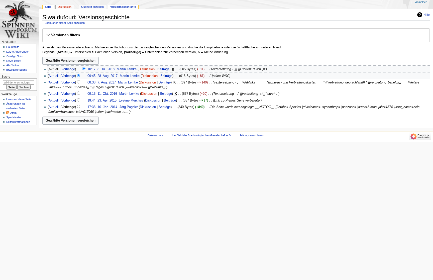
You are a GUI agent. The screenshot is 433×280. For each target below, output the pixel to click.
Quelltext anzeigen (92, 6)
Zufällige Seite (14, 56)
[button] (236, 35)
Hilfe (426, 15)
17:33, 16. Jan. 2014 (102, 107)
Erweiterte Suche (16, 69)
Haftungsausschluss (251, 135)
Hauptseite (12, 46)
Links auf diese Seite (18, 99)
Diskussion (147, 69)
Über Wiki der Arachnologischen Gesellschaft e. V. (201, 135)
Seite (48, 6)
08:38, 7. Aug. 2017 (101, 82)
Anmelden (421, 2)
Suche (6, 76)
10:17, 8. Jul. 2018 (101, 69)
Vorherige (68, 69)
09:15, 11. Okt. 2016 (102, 94)
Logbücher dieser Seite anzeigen (65, 22)
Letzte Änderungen (17, 51)
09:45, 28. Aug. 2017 (102, 76)
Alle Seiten (12, 65)
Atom (13, 112)
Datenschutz (155, 135)
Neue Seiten (13, 60)
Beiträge (163, 69)
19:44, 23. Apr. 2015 (102, 100)
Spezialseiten (14, 117)
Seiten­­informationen (18, 121)
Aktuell (54, 76)
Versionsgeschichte (123, 6)
